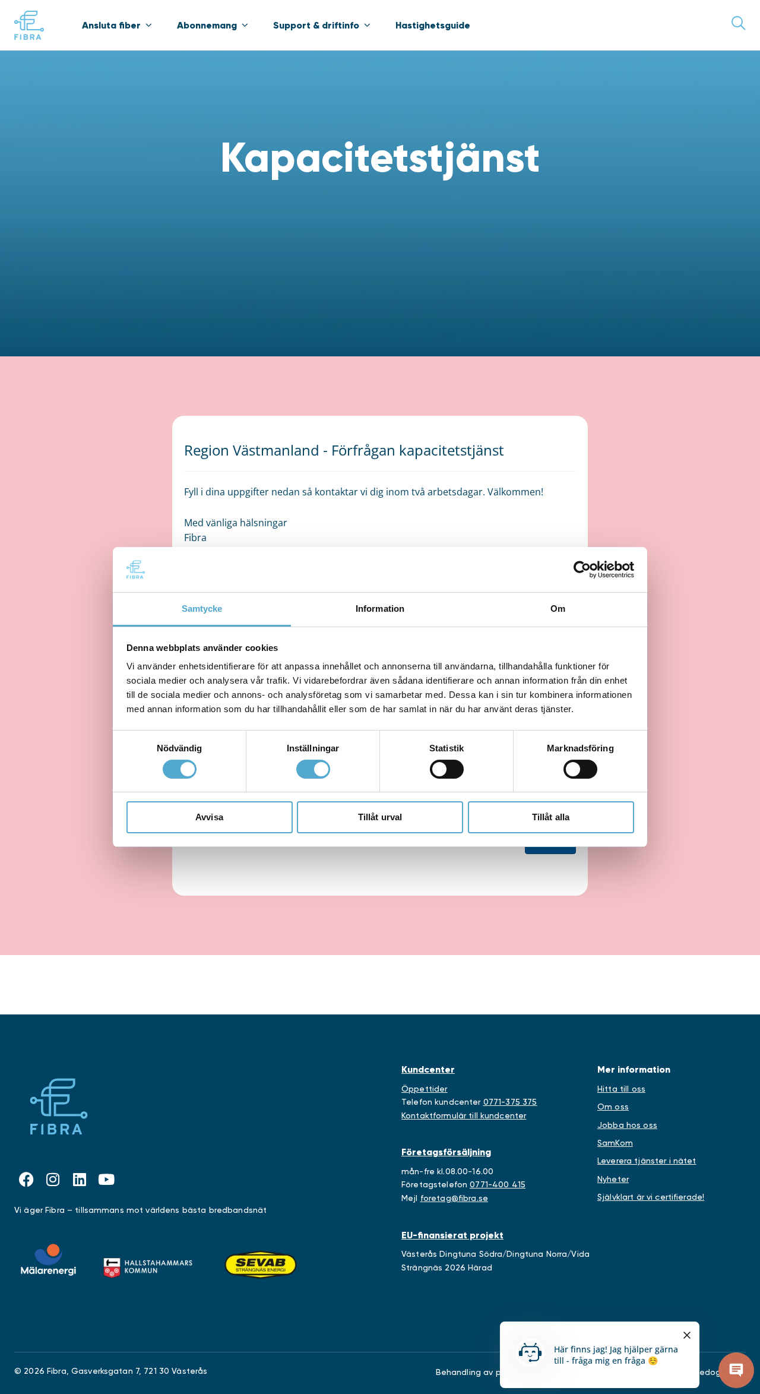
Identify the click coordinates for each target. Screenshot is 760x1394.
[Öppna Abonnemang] (244, 25)
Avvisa (209, 817)
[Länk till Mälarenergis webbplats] (48, 1259)
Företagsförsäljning (446, 1152)
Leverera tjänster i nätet (646, 1160)
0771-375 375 (510, 1102)
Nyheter (613, 1179)
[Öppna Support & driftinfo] (367, 25)
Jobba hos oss (627, 1125)
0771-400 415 (497, 1184)
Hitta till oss (621, 1088)
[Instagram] (53, 1179)
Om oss (613, 1106)
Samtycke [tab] (202, 608)
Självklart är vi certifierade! (650, 1197)
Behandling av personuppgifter (498, 1372)
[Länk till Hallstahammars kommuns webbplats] (147, 1265)
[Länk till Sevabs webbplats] (260, 1265)
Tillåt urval (380, 817)
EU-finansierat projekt (452, 1235)
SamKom (615, 1143)
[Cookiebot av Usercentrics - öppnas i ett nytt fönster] (582, 570)
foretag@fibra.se (454, 1198)
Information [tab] (380, 608)
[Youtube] (106, 1179)
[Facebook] (26, 1179)
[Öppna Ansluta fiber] (148, 25)
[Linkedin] (79, 1179)
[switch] (313, 769)
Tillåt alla (551, 817)
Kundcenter (428, 1069)
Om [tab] (557, 608)
